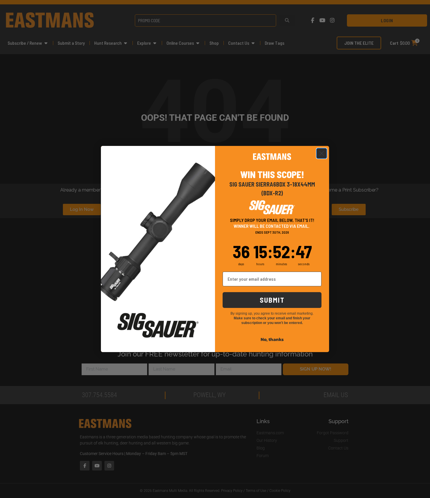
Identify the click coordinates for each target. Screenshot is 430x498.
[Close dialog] (322, 153)
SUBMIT (272, 300)
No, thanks (272, 339)
